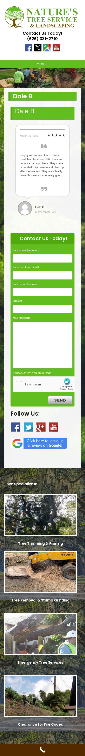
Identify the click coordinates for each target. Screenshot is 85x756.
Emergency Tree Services (40, 662)
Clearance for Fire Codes (40, 724)
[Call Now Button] (42, 750)
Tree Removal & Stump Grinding (40, 600)
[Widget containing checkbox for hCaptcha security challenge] (44, 384)
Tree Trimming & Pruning (40, 543)
